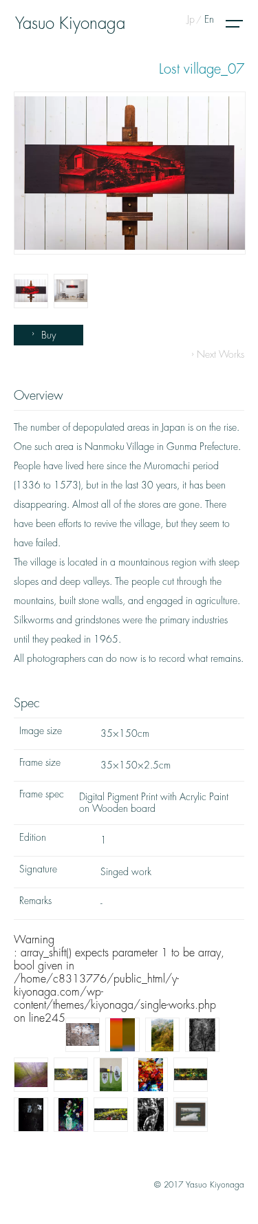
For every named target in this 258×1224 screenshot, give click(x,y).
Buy (48, 335)
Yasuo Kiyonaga (70, 23)
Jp (191, 19)
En (209, 19)
